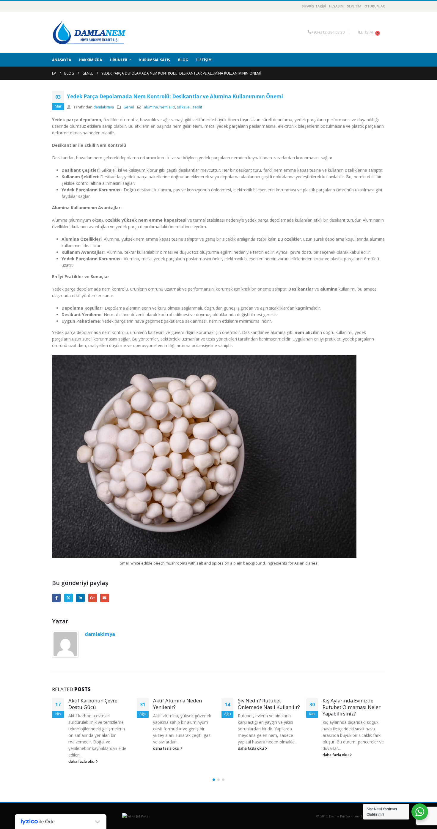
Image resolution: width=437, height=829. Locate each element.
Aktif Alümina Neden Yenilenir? (92, 703)
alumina (151, 107)
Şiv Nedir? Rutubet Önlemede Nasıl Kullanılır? (184, 703)
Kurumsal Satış (154, 59)
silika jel (184, 107)
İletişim (204, 59)
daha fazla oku (81, 748)
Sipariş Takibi (314, 6)
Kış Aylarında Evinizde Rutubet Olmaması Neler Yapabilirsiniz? (267, 707)
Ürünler (118, 59)
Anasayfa (61, 59)
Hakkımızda (90, 59)
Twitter (68, 598)
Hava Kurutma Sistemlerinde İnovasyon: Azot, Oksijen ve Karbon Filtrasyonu (352, 710)
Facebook (56, 598)
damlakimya (103, 107)
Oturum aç (374, 6)
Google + (92, 598)
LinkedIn (80, 598)
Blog (183, 59)
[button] (213, 779)
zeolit (197, 107)
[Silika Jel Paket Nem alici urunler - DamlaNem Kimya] (89, 32)
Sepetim (354, 6)
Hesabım (336, 6)
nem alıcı (167, 107)
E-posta (104, 598)
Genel (128, 107)
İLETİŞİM (365, 32)
